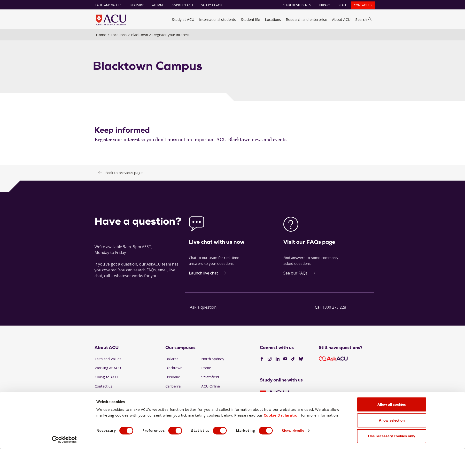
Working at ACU (108, 367)
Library (324, 5)
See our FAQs (295, 273)
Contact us (363, 5)
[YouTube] (285, 359)
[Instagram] (269, 359)
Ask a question (203, 307)
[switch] (175, 430)
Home (101, 34)
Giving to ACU (182, 5)
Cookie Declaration (282, 415)
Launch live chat (203, 273)
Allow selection (392, 420)
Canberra (173, 386)
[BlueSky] (301, 359)
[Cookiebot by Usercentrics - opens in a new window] (64, 439)
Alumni (157, 5)
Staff (343, 5)
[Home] (111, 19)
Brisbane (172, 376)
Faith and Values (108, 5)
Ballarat (171, 358)
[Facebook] (262, 359)
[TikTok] (293, 359)
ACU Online (210, 386)
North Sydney (212, 358)
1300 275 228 (334, 307)
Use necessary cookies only (391, 436)
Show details (293, 431)
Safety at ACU (211, 5)
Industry (137, 5)
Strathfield (210, 376)
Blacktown (139, 34)
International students (217, 19)
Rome (206, 367)
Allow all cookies (391, 404)
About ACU (341, 19)
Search (361, 19)
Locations (273, 19)
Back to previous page (124, 172)
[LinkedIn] (277, 359)
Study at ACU (183, 19)
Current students (296, 5)
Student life (250, 19)
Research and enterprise (306, 19)
